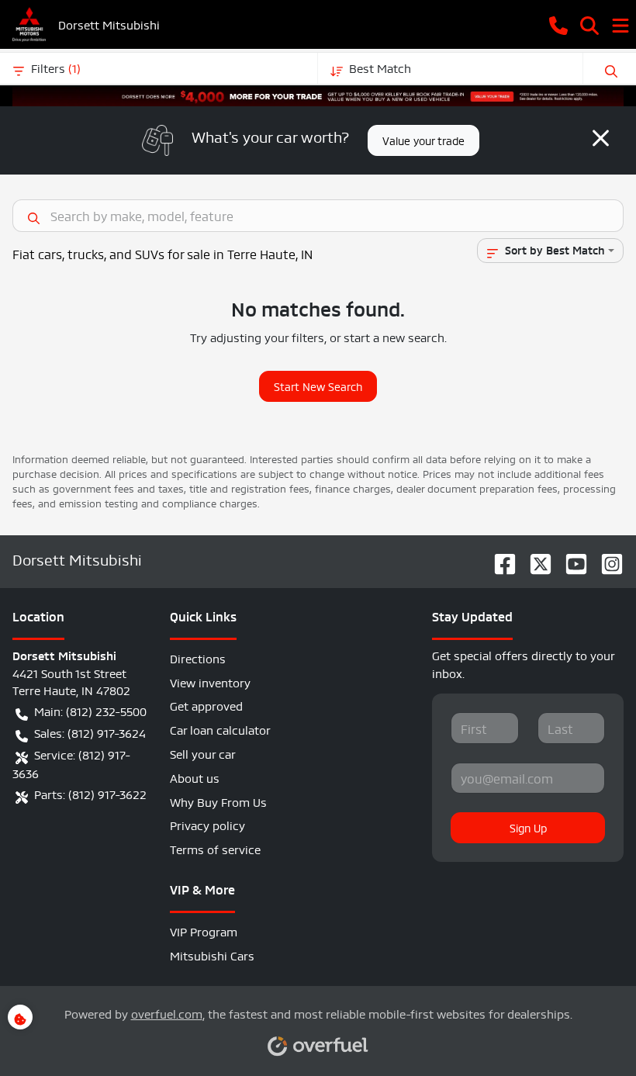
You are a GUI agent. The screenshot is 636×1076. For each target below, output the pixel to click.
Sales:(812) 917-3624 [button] (90, 732)
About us (194, 777)
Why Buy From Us (218, 801)
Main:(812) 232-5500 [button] (90, 710)
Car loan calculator (220, 729)
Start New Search (318, 385)
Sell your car (203, 753)
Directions (198, 657)
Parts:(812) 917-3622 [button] (90, 793)
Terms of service (215, 848)
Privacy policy (207, 824)
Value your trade (423, 139)
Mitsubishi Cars (212, 954)
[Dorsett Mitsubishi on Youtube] (570, 558)
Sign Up (528, 827)
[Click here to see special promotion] (318, 92)
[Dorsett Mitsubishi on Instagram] (606, 558)
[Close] (600, 138)
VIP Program (203, 930)
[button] (558, 24)
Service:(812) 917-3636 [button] (71, 763)
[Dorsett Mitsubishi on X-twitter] (534, 558)
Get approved (206, 705)
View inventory (210, 681)
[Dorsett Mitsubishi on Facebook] (499, 558)
